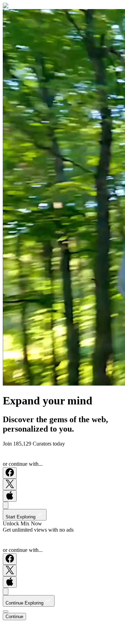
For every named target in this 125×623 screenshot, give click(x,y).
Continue (14, 616)
